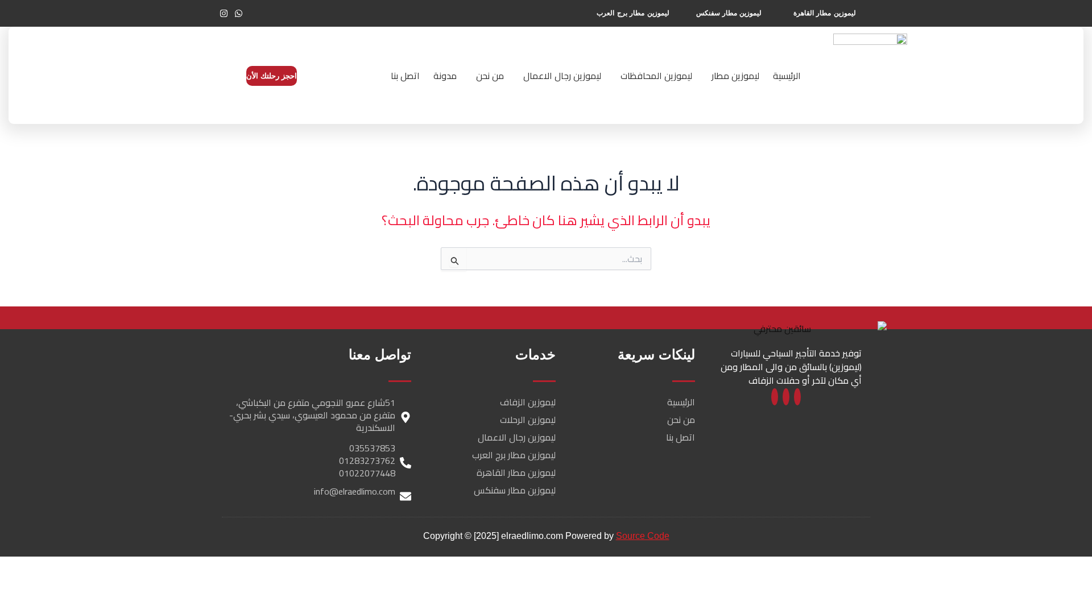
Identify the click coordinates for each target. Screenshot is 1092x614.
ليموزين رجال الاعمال (562, 75)
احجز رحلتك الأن (271, 76)
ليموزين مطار (735, 75)
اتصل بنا (405, 75)
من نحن (490, 75)
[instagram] (774, 396)
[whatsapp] (786, 396)
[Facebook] (797, 396)
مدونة (445, 75)
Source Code (642, 536)
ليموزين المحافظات (656, 75)
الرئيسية (787, 75)
